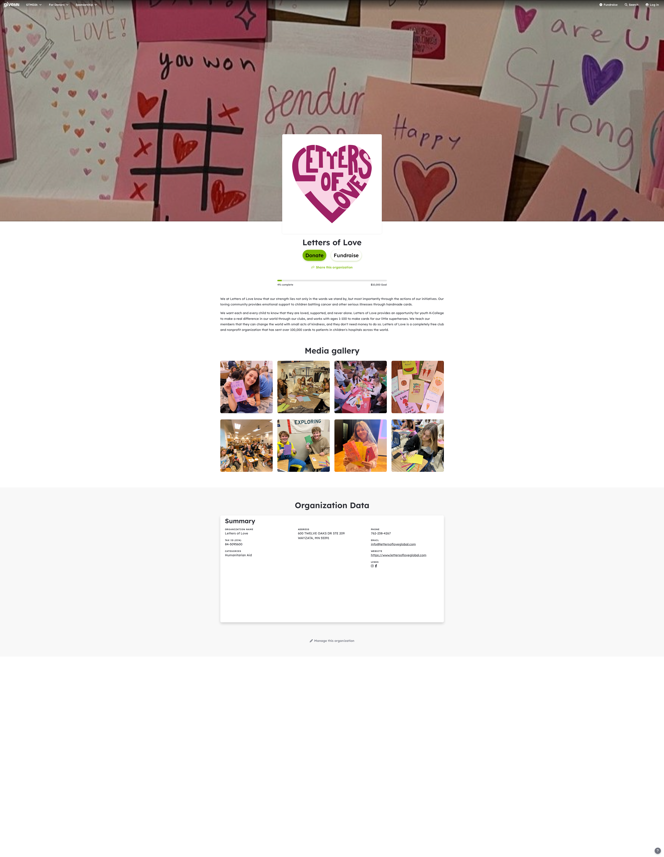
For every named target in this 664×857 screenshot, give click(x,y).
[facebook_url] (376, 566)
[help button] (658, 851)
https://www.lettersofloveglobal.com (398, 555)
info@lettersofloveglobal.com (393, 544)
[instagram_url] (372, 566)
